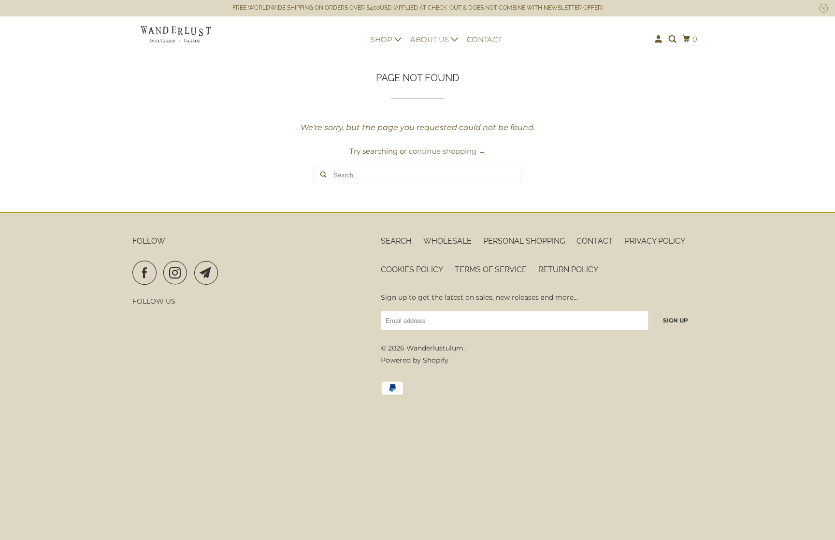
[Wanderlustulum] (175, 34)
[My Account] (659, 39)
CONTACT (484, 39)
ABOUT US (430, 39)
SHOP (382, 39)
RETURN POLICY (568, 269)
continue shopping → (447, 151)
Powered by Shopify (414, 360)
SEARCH (396, 241)
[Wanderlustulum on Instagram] (177, 273)
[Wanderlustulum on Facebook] (146, 273)
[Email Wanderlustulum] (208, 273)
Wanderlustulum (434, 348)
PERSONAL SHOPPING (524, 241)
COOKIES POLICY (412, 269)
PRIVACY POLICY (655, 241)
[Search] (673, 39)
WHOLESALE (447, 241)
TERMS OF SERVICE (491, 269)
